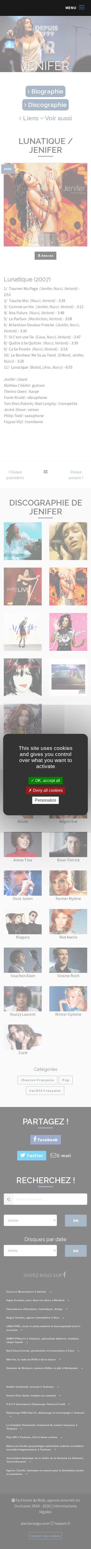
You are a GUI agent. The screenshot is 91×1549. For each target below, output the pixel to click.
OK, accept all (47, 780)
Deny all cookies (47, 790)
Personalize (45, 800)
